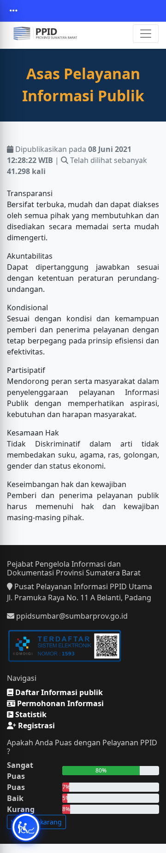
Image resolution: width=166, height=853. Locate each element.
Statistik (30, 714)
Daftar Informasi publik (58, 692)
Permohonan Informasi (59, 703)
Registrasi (35, 725)
